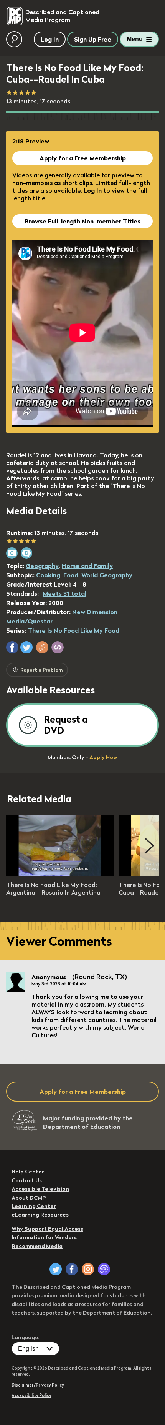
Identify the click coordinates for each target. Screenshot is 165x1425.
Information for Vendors (44, 1237)
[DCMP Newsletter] (104, 1269)
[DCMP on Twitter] (56, 1269)
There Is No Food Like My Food (73, 630)
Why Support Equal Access (47, 1228)
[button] (12, 647)
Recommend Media (37, 1246)
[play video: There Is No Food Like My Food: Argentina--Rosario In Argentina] (60, 874)
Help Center (28, 1171)
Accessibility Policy (31, 1395)
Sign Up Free (92, 39)
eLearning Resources (40, 1214)
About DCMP (29, 1197)
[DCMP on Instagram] (88, 1269)
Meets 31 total (64, 593)
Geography (42, 566)
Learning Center (34, 1206)
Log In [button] (50, 39)
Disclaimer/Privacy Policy (38, 1385)
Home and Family (87, 566)
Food (70, 575)
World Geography (106, 575)
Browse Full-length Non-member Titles (82, 221)
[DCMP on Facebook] (72, 1269)
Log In (93, 190)
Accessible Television (40, 1188)
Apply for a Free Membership (83, 158)
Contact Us (27, 1180)
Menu (135, 39)
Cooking (48, 575)
